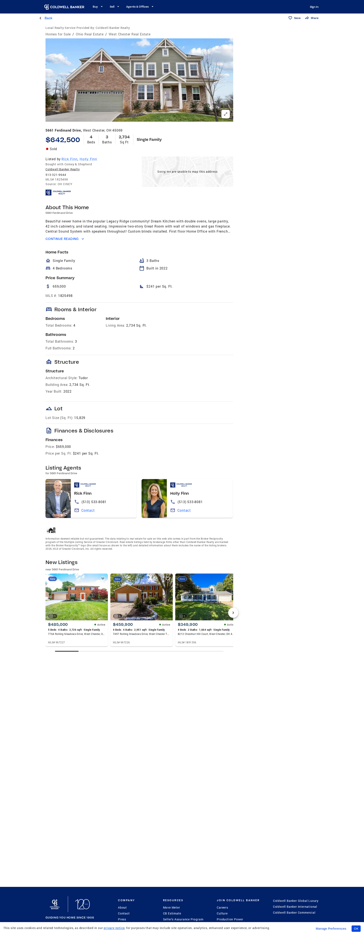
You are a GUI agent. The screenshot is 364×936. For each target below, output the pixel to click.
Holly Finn (88, 159)
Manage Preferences (331, 929)
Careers (222, 907)
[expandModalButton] (225, 114)
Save (297, 18)
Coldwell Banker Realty (63, 169)
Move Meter (171, 907)
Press (122, 919)
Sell (112, 6)
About (122, 907)
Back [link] (48, 18)
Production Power (230, 919)
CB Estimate (172, 913)
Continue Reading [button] (62, 239)
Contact (88, 510)
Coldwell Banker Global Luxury (295, 901)
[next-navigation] (233, 613)
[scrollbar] (139, 651)
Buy (95, 6)
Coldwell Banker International (295, 907)
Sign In (314, 6)
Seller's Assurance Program (183, 919)
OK (356, 929)
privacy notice (114, 928)
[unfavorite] (103, 579)
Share (314, 18)
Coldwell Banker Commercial (294, 912)
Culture (222, 913)
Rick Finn (69, 159)
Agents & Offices (137, 6)
